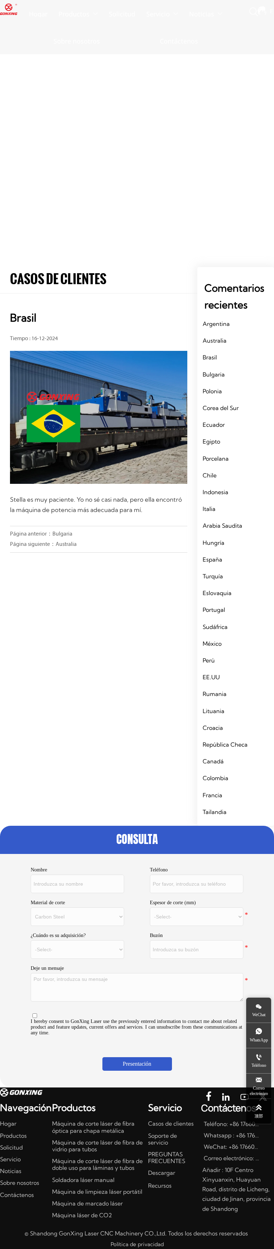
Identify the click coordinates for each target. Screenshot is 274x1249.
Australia (66, 544)
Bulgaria (62, 534)
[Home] (8, 9)
